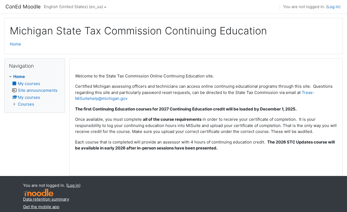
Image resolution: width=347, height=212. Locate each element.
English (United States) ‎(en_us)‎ (73, 6)
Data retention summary (46, 199)
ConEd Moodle (23, 7)
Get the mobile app (41, 206)
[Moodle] (38, 193)
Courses (26, 104)
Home (15, 44)
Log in (333, 6)
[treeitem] (34, 90)
